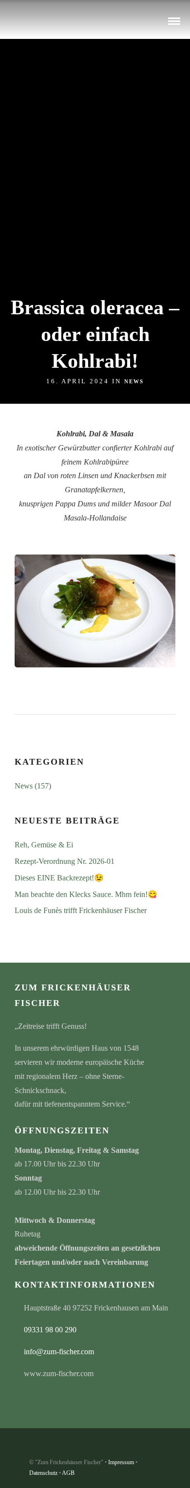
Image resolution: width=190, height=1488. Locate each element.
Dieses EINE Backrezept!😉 (59, 878)
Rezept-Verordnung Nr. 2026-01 (64, 861)
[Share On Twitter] (38, 1466)
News (134, 381)
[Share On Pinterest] (53, 1466)
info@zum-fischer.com (59, 1351)
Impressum (121, 1462)
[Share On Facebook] (24, 1466)
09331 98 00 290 (50, 1330)
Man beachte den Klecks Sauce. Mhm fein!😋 (86, 894)
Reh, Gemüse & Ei (44, 845)
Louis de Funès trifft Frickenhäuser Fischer (81, 910)
